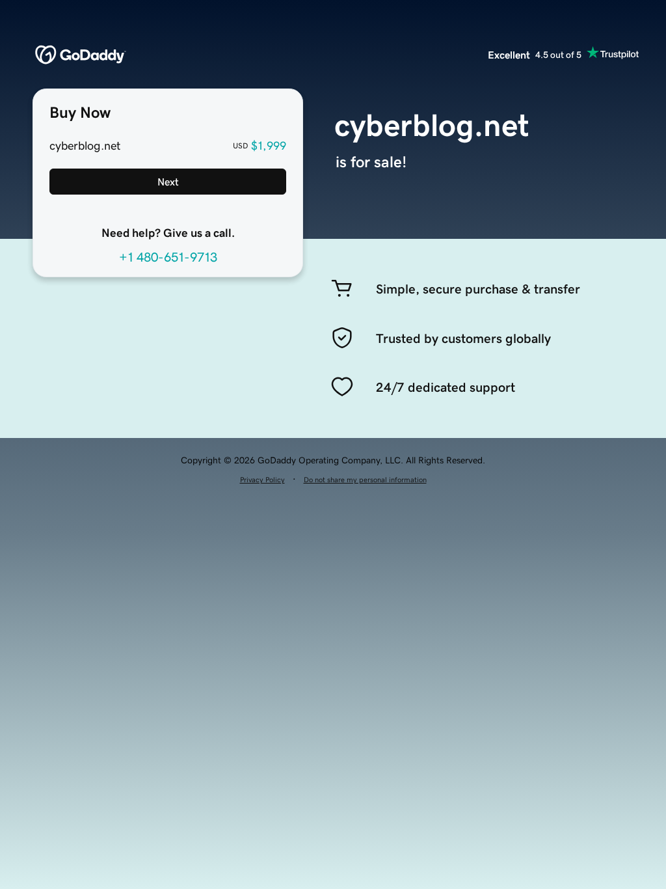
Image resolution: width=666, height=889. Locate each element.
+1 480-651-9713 (168, 257)
